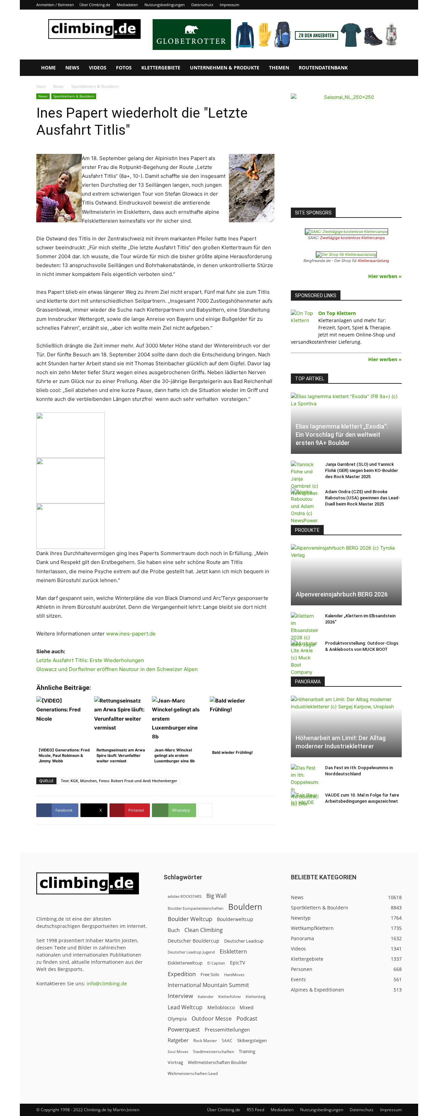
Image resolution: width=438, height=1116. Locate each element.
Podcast (246, 1018)
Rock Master (205, 1040)
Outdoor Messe (212, 1018)
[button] (393, 68)
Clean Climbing (203, 930)
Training (247, 1051)
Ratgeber (178, 1040)
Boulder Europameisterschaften (195, 908)
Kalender (206, 996)
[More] (205, 810)
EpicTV (237, 962)
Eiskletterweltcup (185, 963)
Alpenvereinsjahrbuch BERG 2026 (342, 594)
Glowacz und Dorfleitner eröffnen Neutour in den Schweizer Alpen (117, 669)
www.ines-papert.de (131, 633)
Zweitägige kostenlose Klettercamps (352, 237)
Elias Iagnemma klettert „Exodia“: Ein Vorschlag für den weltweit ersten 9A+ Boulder (342, 434)
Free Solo (210, 974)
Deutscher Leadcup (243, 941)
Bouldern (245, 906)
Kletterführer (229, 996)
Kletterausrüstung (373, 260)
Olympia (177, 1018)
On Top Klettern (337, 313)
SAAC (227, 1040)
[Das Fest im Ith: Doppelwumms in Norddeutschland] (304, 785)
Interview (180, 995)
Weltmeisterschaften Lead (193, 1073)
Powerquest (184, 1029)
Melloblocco (221, 1007)
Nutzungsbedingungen (164, 4)
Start (41, 86)
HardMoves (234, 974)
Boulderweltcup (235, 919)
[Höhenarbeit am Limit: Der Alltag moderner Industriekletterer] (346, 726)
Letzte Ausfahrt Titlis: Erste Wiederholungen (90, 660)
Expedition (182, 973)
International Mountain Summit (208, 985)
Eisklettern (233, 951)
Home (48, 67)
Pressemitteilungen (227, 1029)
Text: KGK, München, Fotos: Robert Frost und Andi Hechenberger (119, 780)
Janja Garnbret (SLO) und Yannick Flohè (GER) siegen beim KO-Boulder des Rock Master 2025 (361, 470)
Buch (174, 930)
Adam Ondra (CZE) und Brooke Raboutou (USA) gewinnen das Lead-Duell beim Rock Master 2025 (362, 498)
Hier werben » (385, 276)
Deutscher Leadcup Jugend (191, 952)
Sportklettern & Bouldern (73, 96)
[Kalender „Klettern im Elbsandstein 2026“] (304, 630)
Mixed (247, 1008)
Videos (97, 67)
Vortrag (175, 1062)
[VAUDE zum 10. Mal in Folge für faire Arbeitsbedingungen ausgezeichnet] (304, 801)
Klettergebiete (160, 67)
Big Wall (216, 896)
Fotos (124, 67)
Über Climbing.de (94, 4)
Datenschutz (202, 4)
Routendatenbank (323, 67)
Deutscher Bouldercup (193, 940)
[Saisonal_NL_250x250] (346, 148)
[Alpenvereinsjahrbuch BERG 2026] (346, 574)
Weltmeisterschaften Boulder (217, 1062)
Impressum (229, 4)
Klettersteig (256, 996)
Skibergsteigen (252, 1040)
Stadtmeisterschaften (213, 1051)
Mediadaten (127, 4)
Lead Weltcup (185, 1007)
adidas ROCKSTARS (185, 896)
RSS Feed (255, 1110)
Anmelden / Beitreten (55, 4)
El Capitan (216, 963)
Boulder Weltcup (190, 918)
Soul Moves (178, 1051)
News (72, 67)
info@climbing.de (107, 983)
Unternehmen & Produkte (224, 67)
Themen (279, 67)
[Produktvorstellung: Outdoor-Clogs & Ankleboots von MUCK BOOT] (304, 657)
